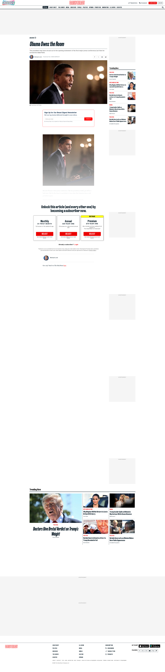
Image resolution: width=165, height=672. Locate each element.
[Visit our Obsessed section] (14, 3)
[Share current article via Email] (102, 56)
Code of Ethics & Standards (89, 660)
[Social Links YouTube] (149, 651)
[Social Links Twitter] (142, 651)
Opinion (91, 7)
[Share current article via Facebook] (94, 56)
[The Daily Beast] (77, 3)
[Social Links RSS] (153, 651)
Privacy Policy (70, 121)
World (80, 651)
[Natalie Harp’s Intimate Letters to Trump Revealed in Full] (131, 99)
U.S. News (112, 7)
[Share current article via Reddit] (105, 56)
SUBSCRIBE (152, 3)
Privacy (79, 660)
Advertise (70, 660)
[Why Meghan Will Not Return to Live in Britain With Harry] (131, 89)
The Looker (61, 7)
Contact (58, 660)
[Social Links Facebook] (139, 651)
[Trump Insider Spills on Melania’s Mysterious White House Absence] (131, 111)
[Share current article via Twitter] (98, 56)
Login (76, 244)
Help (75, 660)
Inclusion (99, 660)
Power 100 (98, 7)
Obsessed (73, 7)
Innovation (105, 7)
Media (67, 7)
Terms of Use (62, 121)
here (65, 265)
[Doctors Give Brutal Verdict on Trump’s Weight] (131, 79)
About (54, 660)
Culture (81, 654)
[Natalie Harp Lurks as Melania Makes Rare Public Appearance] (131, 123)
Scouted (119, 7)
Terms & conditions (108, 660)
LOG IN (160, 3)
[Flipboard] (156, 651)
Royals (79, 7)
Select (45, 234)
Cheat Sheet (53, 7)
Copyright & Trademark (120, 660)
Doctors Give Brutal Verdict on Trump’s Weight (55, 531)
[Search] (163, 7)
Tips (63, 660)
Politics (85, 7)
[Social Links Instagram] (146, 651)
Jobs (66, 660)
